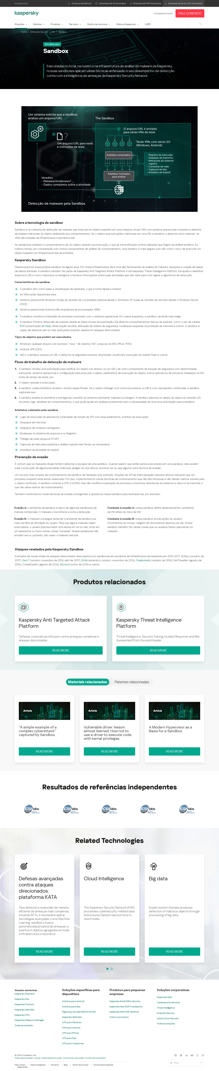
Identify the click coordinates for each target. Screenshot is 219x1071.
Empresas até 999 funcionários (147, 3)
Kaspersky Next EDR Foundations (126, 1006)
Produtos (55, 24)
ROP (22, 326)
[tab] (87, 682)
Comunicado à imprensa (103, 1065)
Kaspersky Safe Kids (24, 1009)
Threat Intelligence (166, 1008)
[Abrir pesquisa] (200, 24)
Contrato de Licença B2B (73, 1058)
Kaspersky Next (164, 997)
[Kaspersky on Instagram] (197, 1055)
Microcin (65, 564)
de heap (46, 326)
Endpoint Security (166, 1013)
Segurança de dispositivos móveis (78, 1011)
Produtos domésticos (81, 3)
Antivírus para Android (73, 1001)
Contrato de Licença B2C (95, 1058)
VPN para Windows (71, 1022)
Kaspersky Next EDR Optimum (124, 1011)
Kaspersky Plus (22, 999)
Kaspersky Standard (25, 993)
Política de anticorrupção (52, 1058)
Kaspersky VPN (22, 1015)
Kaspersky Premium (24, 1004)
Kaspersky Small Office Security (125, 1001)
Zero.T (25, 560)
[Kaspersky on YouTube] (192, 1055)
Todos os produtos (119, 1017)
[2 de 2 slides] (112, 969)
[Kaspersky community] (203, 1055)
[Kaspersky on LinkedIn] (186, 1055)
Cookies (37, 1058)
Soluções (19, 24)
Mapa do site (22, 1067)
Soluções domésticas (26, 990)
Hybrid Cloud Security (168, 1018)
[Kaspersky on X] (181, 1055)
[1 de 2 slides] (107, 969)
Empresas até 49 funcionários (112, 3)
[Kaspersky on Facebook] (175, 1055)
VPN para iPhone (70, 1033)
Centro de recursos (97, 24)
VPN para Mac (69, 1038)
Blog (65, 1065)
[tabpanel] (109, 728)
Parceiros (55, 1065)
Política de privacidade (24, 1058)
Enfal (84, 560)
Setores (37, 24)
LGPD (148, 24)
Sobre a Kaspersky (126, 24)
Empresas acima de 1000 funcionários (185, 3)
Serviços (73, 24)
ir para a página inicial (27, 13)
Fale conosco (20, 1065)
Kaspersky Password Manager (29, 1020)
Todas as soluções (24, 1025)
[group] (44, 908)
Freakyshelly (143, 560)
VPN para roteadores (72, 1043)
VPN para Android (71, 1027)
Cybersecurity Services (168, 1002)
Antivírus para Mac (71, 1006)
